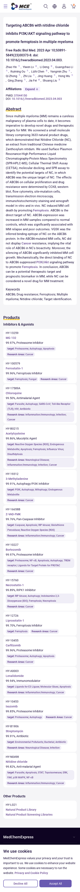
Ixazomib (12, 706)
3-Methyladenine (17, 478)
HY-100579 (13, 363)
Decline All (20, 883)
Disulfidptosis (15, 454)
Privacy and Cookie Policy (31, 873)
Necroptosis (49, 600)
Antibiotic (25, 408)
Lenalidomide (15, 676)
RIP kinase (44, 525)
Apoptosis (48, 348)
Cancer (26, 243)
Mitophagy (41, 489)
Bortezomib (13, 549)
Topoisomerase (53, 772)
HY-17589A (13, 388)
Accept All (55, 883)
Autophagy (36, 348)
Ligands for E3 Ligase (27, 686)
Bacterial (49, 742)
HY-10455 (12, 640)
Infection (61, 414)
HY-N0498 (12, 756)
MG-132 (11, 337)
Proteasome (21, 348)
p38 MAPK (19, 777)
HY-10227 (12, 544)
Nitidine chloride (16, 761)
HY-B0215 (12, 428)
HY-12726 (12, 615)
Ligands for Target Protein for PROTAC (39, 565)
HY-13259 (12, 333)
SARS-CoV (44, 404)
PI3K (39, 262)
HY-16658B (13, 509)
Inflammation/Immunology (40, 414)
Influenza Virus (55, 449)
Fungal (33, 379)
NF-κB (33, 560)
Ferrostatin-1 (14, 368)
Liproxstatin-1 (15, 620)
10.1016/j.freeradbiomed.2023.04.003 (37, 98)
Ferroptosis (41, 210)
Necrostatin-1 (15, 585)
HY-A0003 (12, 671)
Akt (46, 262)
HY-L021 (11, 804)
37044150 (20, 95)
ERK (65, 772)
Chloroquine (14, 393)
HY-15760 (12, 580)
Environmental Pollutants (29, 742)
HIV (17, 408)
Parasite (19, 404)
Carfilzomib (13, 645)
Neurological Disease (37, 459)
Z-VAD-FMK (13, 514)
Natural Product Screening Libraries (29, 814)
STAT (40, 772)
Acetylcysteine (15, 433)
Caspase (20, 525)
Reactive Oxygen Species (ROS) (32, 444)
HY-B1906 (12, 726)
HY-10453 (12, 701)
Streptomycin (14, 731)
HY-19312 (12, 474)
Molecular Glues (49, 686)
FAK (9, 777)
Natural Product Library (21, 809)
